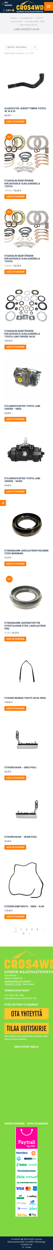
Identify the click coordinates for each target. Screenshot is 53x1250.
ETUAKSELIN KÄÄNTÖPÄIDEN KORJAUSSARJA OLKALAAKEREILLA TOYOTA (22, 183)
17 (23, 933)
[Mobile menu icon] (48, 6)
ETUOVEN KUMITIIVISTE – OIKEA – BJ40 (24, 906)
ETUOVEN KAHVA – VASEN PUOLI (20, 836)
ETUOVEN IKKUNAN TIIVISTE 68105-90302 (25, 698)
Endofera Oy (26, 1244)
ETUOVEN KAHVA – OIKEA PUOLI (20, 767)
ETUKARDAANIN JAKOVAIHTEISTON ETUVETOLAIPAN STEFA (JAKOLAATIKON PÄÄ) (24, 625)
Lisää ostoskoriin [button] (15, 121)
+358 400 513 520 (12, 984)
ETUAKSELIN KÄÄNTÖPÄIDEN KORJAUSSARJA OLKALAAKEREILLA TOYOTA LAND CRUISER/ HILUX (22, 334)
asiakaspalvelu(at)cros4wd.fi (17, 981)
